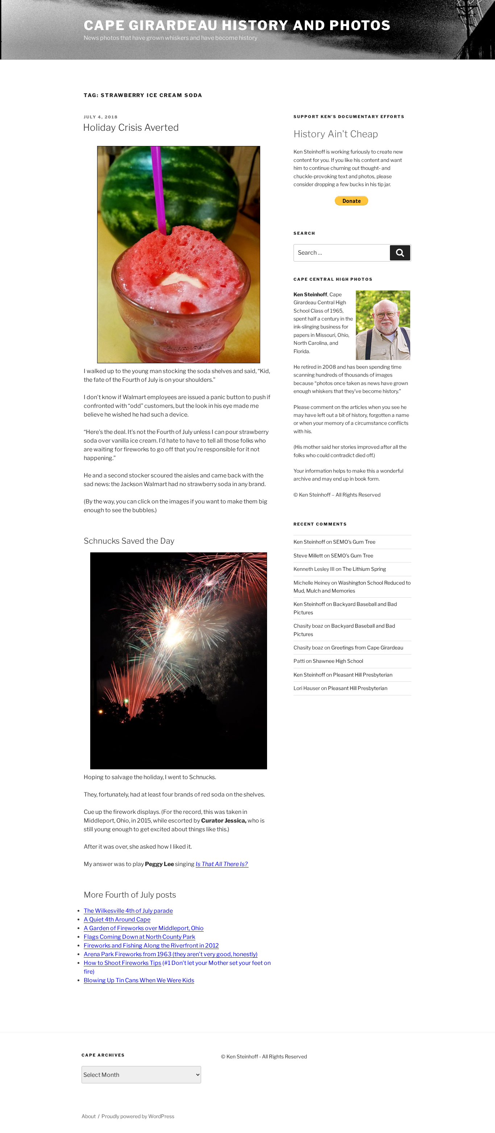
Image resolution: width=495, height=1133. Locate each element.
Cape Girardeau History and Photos (237, 25)
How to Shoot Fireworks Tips (122, 963)
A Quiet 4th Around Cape (117, 919)
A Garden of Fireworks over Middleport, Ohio (144, 928)
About (89, 1116)
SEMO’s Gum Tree (354, 542)
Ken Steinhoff (309, 542)
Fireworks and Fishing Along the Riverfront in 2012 (151, 945)
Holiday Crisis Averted (131, 127)
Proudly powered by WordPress (137, 1116)
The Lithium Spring (364, 569)
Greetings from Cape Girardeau (367, 647)
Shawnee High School (338, 661)
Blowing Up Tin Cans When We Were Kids (139, 980)
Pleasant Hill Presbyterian (362, 675)
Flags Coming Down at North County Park (139, 936)
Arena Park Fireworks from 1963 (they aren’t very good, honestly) (171, 954)
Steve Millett (308, 555)
